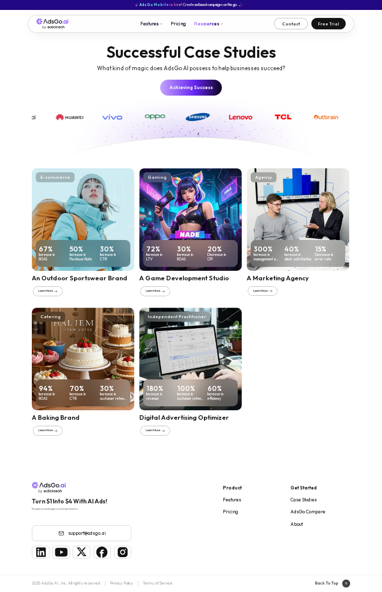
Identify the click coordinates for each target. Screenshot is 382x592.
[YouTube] (61, 552)
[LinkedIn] (41, 552)
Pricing (178, 23)
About (296, 524)
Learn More (45, 291)
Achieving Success (191, 87)
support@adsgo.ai (87, 533)
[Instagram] (123, 552)
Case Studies (303, 499)
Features (232, 499)
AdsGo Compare (307, 511)
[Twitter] (82, 552)
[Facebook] (102, 552)
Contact (291, 23)
